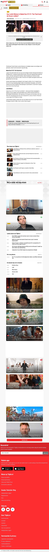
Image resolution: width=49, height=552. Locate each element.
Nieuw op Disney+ (6, 480)
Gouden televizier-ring (13, 8)
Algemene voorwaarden (7, 539)
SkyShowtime (4, 518)
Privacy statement (6, 541)
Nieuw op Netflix (5, 477)
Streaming (5, 8)
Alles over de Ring (5, 500)
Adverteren (4, 525)
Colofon (3, 523)
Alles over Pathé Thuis (7, 482)
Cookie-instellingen (6, 546)
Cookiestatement (5, 544)
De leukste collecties (6, 484)
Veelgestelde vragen (6, 493)
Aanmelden (45, 453)
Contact (3, 521)
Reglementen (4, 495)
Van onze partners (5, 528)
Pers (2, 498)
